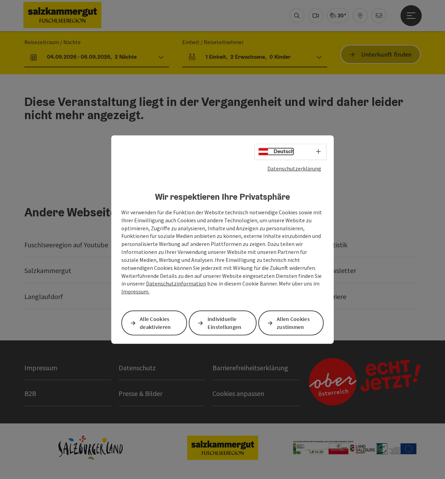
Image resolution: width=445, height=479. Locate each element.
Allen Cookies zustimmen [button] (293, 322)
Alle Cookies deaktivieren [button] (155, 322)
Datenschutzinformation (176, 283)
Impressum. (135, 291)
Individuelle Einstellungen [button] (225, 322)
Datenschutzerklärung (294, 168)
